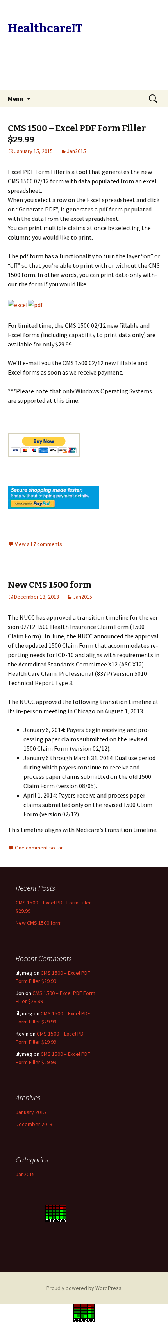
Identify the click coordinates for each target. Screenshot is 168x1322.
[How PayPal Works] (53, 497)
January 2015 (31, 1112)
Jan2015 (76, 151)
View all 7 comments (38, 543)
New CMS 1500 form (49, 584)
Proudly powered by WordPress (84, 1288)
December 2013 (34, 1124)
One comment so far (39, 847)
